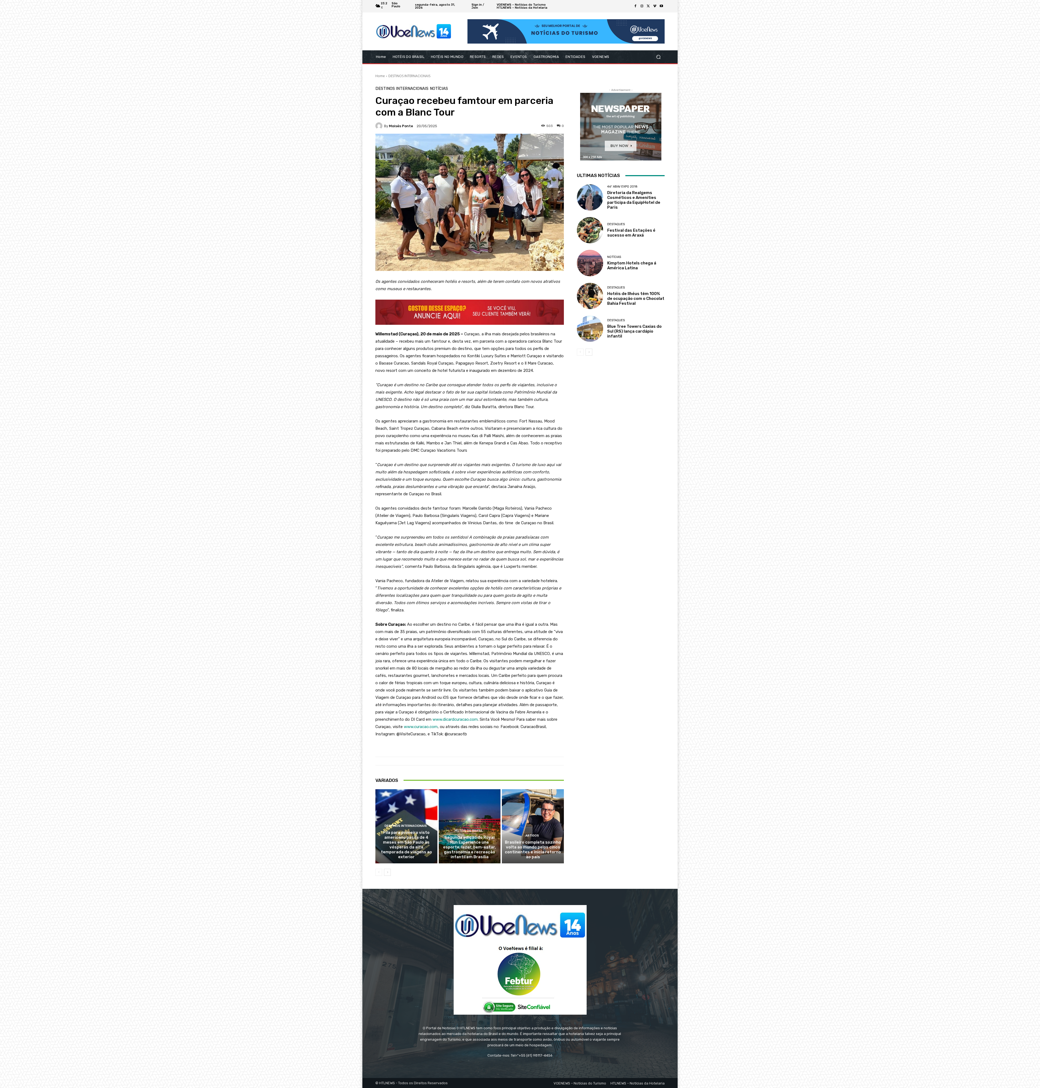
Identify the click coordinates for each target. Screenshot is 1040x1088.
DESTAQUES (616, 224)
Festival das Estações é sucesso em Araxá (631, 233)
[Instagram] (642, 6)
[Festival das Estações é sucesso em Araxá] (590, 230)
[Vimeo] (655, 6)
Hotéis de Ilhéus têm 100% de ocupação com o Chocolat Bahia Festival (635, 298)
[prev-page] (378, 872)
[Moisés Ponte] (379, 125)
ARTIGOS (532, 835)
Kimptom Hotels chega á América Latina (631, 265)
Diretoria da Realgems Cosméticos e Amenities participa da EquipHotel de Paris (633, 200)
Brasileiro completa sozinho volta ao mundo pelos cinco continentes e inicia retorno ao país (533, 849)
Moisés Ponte (401, 126)
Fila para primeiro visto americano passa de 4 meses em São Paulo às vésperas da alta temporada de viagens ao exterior (406, 844)
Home (380, 76)
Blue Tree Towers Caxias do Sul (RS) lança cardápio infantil (634, 331)
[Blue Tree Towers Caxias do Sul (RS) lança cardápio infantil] (590, 329)
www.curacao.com (421, 726)
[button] (658, 57)
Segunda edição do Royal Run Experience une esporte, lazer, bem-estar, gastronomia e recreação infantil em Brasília (469, 847)
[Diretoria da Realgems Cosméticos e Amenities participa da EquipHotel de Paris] (590, 197)
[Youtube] (661, 6)
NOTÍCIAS (439, 89)
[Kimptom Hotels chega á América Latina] (590, 263)
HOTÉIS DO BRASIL (469, 830)
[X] (648, 6)
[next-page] (387, 872)
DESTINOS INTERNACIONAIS (409, 76)
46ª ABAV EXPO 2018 (622, 186)
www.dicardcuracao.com (455, 719)
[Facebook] (635, 6)
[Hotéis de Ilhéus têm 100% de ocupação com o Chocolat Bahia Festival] (590, 296)
